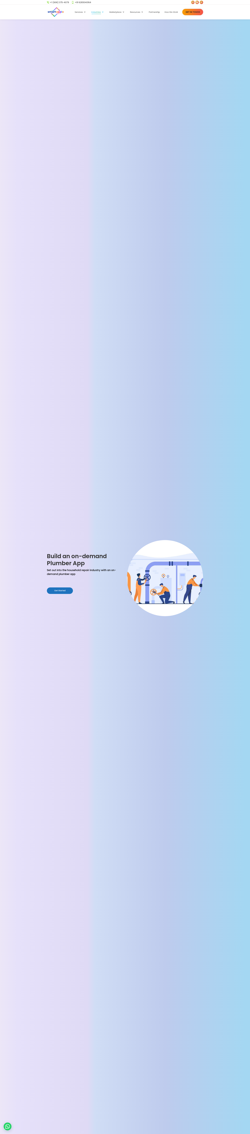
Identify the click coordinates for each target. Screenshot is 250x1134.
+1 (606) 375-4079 (59, 2)
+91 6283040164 (83, 2)
